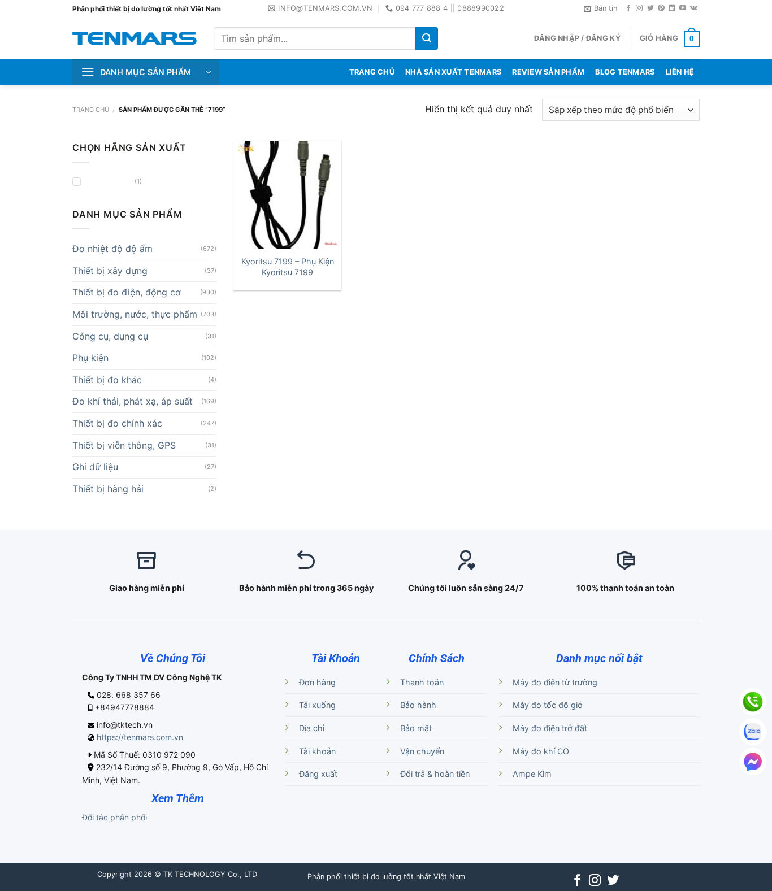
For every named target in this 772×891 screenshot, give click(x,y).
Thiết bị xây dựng (110, 270)
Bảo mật (416, 728)
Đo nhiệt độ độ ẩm (112, 248)
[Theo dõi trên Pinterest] (661, 8)
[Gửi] (426, 38)
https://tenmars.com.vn (140, 737)
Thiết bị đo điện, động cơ (126, 292)
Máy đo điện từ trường (555, 682)
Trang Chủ (371, 72)
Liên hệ (680, 72)
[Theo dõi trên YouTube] (682, 8)
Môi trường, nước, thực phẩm (134, 314)
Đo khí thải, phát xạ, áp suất (132, 401)
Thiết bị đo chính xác (117, 423)
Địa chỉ (311, 728)
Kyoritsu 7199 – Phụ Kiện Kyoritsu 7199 (287, 267)
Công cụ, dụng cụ (110, 336)
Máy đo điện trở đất (550, 728)
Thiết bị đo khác (107, 379)
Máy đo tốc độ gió (548, 705)
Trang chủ (90, 110)
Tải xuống (317, 705)
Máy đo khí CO (541, 751)
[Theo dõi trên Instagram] (639, 8)
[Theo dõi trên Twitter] (650, 8)
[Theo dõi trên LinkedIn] (672, 8)
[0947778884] (752, 701)
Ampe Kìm (532, 774)
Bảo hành (418, 705)
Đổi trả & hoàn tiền (435, 774)
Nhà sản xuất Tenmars (453, 72)
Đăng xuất (318, 774)
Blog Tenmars (624, 72)
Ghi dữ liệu (95, 466)
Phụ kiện (90, 357)
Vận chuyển (422, 751)
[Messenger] (752, 761)
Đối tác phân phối (114, 817)
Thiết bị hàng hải (108, 488)
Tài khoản (317, 751)
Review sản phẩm (548, 72)
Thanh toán (422, 682)
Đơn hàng (317, 682)
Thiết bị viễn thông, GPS (124, 445)
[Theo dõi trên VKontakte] (693, 8)
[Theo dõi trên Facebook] (628, 8)
